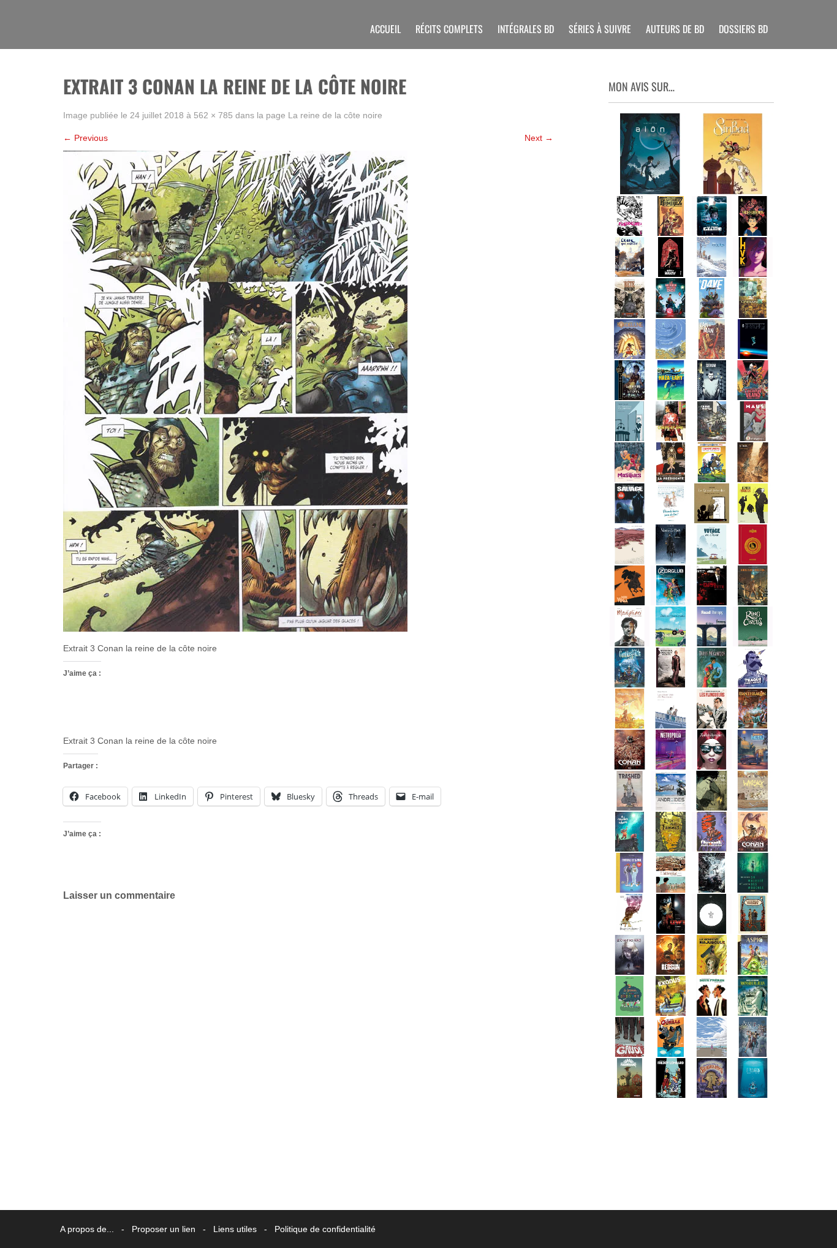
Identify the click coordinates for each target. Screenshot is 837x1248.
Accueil (385, 28)
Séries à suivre (600, 28)
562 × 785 (213, 115)
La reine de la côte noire (335, 115)
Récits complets (449, 28)
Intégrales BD (526, 28)
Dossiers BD (743, 28)
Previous (85, 138)
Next (539, 138)
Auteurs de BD (675, 28)
